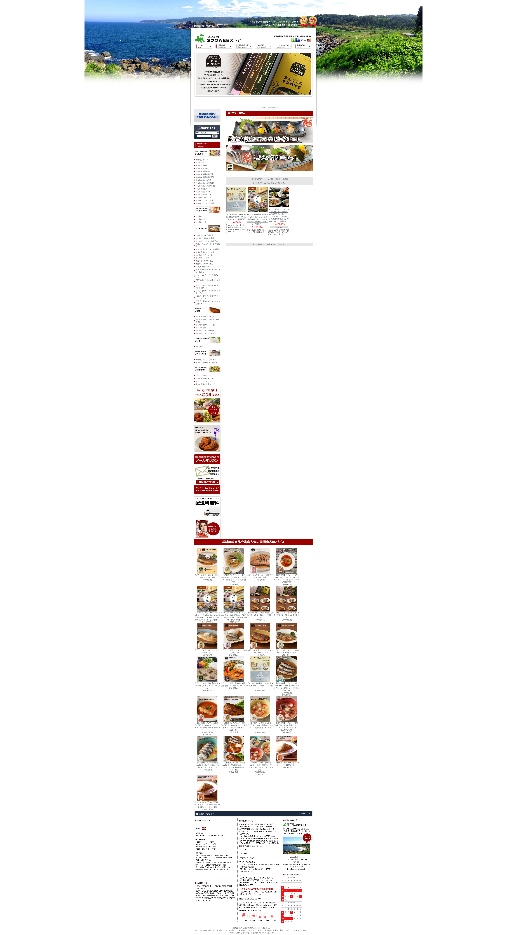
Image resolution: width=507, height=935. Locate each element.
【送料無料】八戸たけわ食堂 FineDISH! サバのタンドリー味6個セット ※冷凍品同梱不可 (234, 725)
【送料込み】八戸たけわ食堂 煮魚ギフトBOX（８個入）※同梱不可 (287, 615)
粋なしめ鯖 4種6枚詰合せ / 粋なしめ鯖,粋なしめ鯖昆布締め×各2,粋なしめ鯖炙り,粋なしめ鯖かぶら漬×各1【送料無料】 (257, 219)
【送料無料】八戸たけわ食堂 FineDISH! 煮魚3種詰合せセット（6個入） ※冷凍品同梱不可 (234, 765)
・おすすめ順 (268, 179)
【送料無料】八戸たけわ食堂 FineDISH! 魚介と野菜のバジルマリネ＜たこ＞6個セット (286, 725)
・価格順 (277, 179)
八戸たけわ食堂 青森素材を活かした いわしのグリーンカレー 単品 (207, 685)
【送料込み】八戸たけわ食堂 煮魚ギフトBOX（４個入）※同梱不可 (260, 615)
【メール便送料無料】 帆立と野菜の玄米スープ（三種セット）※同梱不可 (236, 217)
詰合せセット (273, 107)
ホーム (263, 107)
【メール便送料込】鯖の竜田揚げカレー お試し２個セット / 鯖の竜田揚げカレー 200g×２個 (207, 804)
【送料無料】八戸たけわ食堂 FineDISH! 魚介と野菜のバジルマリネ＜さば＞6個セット (207, 765)
